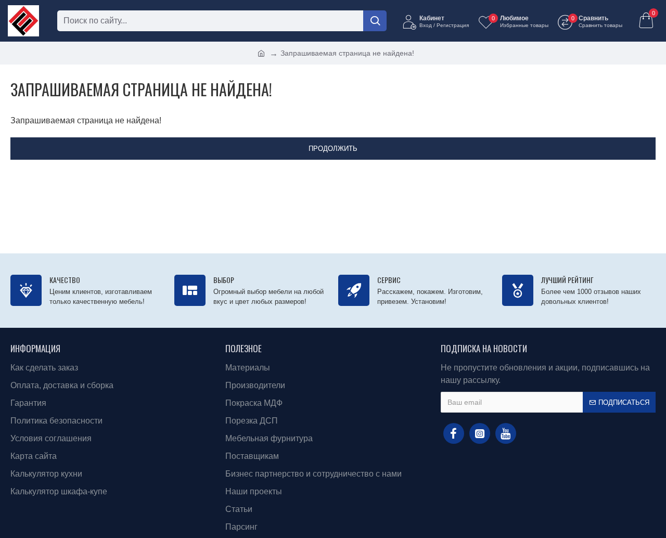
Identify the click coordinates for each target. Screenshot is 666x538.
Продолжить (333, 148)
